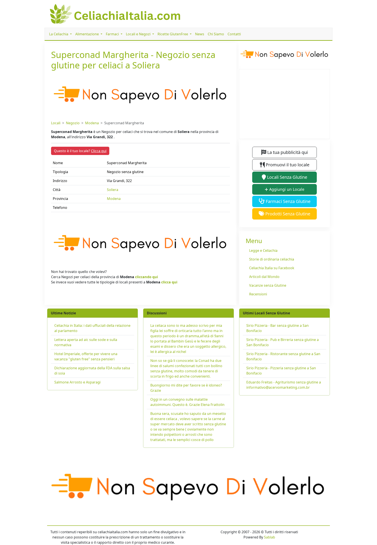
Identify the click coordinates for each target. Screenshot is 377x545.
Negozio (73, 123)
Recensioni (258, 294)
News (199, 34)
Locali (55, 123)
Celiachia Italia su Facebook (271, 268)
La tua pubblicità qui (287, 152)
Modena (92, 123)
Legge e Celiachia (263, 250)
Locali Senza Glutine (286, 177)
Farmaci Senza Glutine (287, 201)
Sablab (269, 537)
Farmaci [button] (113, 34)
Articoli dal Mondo (264, 276)
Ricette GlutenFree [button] (173, 34)
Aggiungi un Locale (286, 189)
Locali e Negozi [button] (138, 34)
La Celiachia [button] (59, 34)
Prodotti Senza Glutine (287, 214)
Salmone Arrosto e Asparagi (77, 382)
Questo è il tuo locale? (80, 150)
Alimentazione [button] (87, 34)
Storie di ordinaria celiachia (271, 259)
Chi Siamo (216, 34)
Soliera (112, 189)
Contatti (234, 34)
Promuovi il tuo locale (287, 165)
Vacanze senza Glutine (267, 285)
